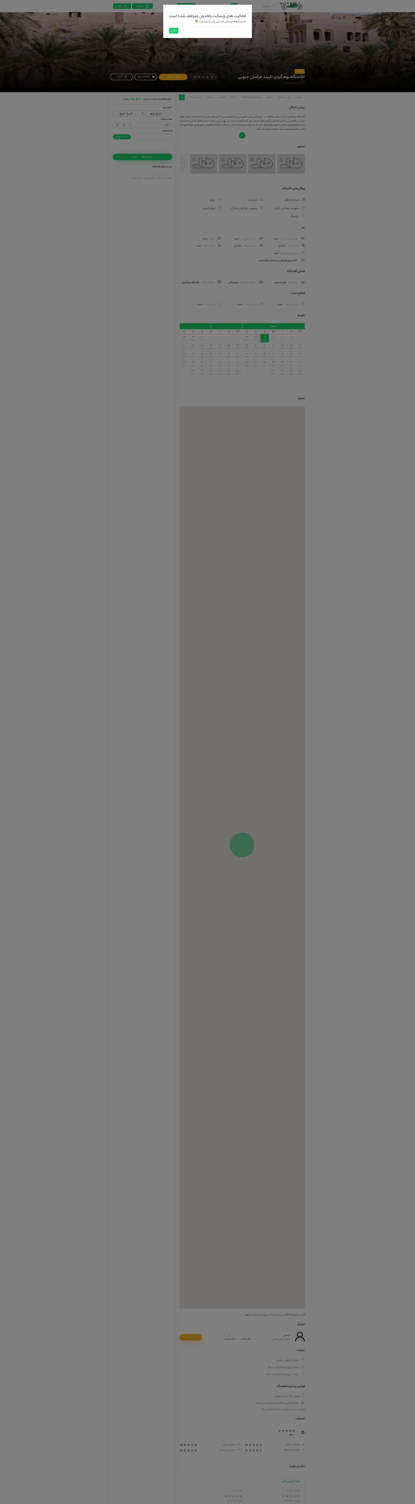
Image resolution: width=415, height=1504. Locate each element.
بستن (173, 31)
